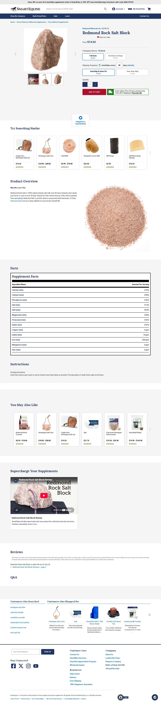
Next (149, 615)
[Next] (149, 153)
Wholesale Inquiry (77, 665)
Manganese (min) (19, 345)
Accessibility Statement (72, 699)
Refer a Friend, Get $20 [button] (115, 665)
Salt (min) (16, 305)
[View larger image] (45, 50)
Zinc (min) (16, 350)
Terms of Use (14, 699)
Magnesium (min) (19, 315)
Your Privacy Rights (38, 699)
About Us (109, 654)
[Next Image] (75, 54)
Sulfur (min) (17, 325)
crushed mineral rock (18, 628)
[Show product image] (33, 79)
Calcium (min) (17, 290)
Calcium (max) (18, 295)
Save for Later (104, 37)
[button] (105, 9)
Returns (73, 677)
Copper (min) (17, 330)
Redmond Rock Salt (17, 201)
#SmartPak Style (112, 669)
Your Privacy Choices (55, 699)
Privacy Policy (25, 699)
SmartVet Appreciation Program (83, 661)
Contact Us (74, 654)
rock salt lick (15, 633)
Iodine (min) (17, 335)
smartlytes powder (17, 617)
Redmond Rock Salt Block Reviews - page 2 (29, 567)
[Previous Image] (15, 54)
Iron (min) (16, 340)
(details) (130, 65)
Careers (83, 699)
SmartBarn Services (78, 658)
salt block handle (16, 612)
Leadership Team (113, 658)
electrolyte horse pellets (19, 622)
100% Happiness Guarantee (81, 684)
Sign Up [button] (47, 652)
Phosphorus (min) (19, 300)
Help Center (75, 674)
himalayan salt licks (17, 607)
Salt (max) (16, 310)
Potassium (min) (19, 320)
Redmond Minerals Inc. (92, 28)
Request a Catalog (113, 661)
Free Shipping (75, 681)
